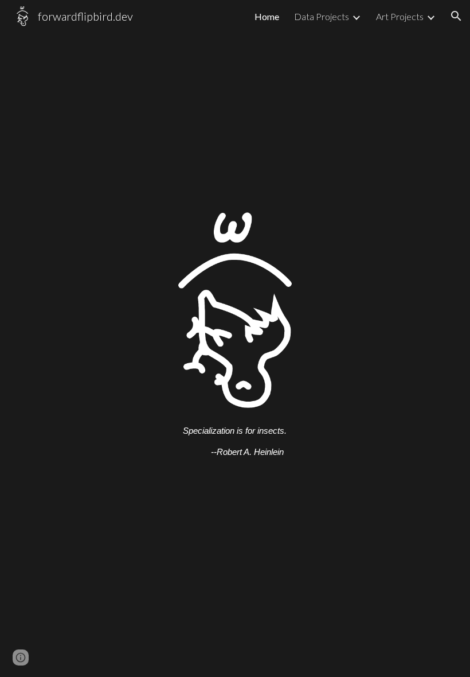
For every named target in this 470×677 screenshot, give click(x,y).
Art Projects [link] (400, 16)
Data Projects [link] (321, 16)
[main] (235, 438)
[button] (456, 16)
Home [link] (266, 16)
